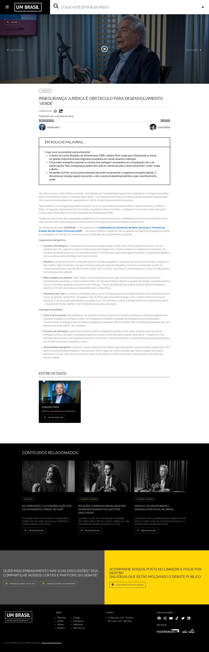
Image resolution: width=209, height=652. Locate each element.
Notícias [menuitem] (60, 624)
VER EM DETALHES (55, 417)
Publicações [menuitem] (78, 621)
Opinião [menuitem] (60, 621)
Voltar (14, 22)
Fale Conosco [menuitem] (79, 628)
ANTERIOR (17, 50)
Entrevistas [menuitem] (61, 618)
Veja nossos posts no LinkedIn (129, 585)
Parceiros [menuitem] (61, 628)
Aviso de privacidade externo (51, 643)
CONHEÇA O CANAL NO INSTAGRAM (60, 584)
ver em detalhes (36, 531)
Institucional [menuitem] (78, 624)
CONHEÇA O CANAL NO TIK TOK (22, 584)
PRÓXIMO (192, 50)
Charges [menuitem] (76, 618)
